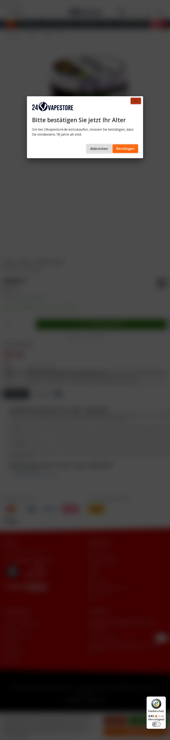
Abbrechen (99, 148)
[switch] (156, 724)
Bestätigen (125, 148)
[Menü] (163, 699)
